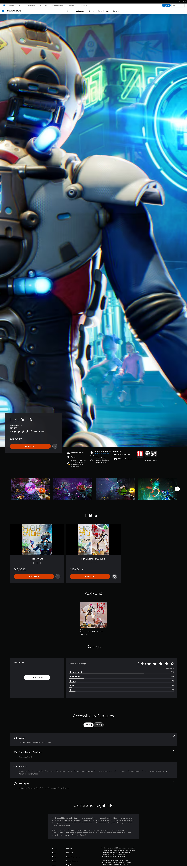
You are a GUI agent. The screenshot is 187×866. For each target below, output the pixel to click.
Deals (91, 11)
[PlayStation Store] (12, 10)
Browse (116, 11)
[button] (102, 454)
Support (82, 5)
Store (11, 5)
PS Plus (43, 5)
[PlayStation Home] (4, 5)
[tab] (88, 724)
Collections (80, 11)
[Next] (177, 488)
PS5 (20, 5)
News (70, 5)
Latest (69, 11)
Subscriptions (103, 11)
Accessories (57, 5)
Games (31, 5)
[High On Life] (30, 489)
